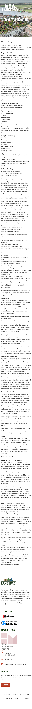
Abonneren (5, 684)
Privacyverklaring (7, 698)
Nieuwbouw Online (25, 695)
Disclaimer (27, 698)
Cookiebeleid (17, 698)
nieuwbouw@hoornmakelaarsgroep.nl (15, 664)
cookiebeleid (9, 457)
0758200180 (9, 659)
